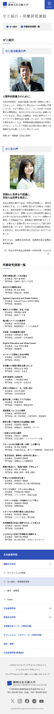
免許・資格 (9, 644)
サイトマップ (44, 674)
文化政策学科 (10, 608)
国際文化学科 (10, 564)
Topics (10, 599)
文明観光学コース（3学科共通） (18, 626)
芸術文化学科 (10, 617)
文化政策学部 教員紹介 (14, 652)
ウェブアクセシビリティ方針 (16, 674)
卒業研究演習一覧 (32, 26)
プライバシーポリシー (35, 665)
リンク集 (33, 674)
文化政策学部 (10, 554)
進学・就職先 (13, 590)
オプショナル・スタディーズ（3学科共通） (23, 635)
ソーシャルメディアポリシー (27, 670)
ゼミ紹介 (13, 26)
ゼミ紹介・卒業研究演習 (18, 582)
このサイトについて (17, 665)
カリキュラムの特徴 (16, 573)
